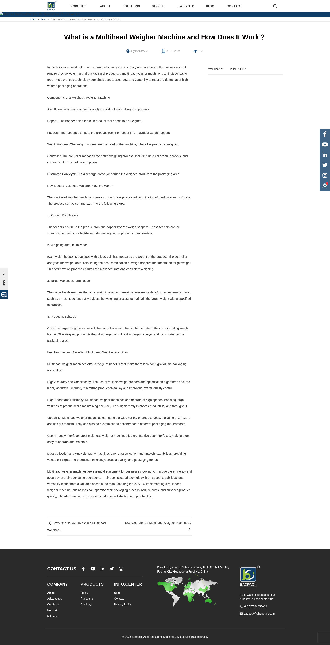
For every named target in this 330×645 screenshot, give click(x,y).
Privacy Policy (122, 604)
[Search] (275, 6)
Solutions (131, 6)
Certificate (53, 604)
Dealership (185, 6)
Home (33, 19)
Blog (210, 6)
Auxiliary (86, 604)
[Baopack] (52, 6)
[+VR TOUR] (4, 294)
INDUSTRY (238, 69)
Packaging (87, 598)
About (105, 6)
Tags (43, 19)
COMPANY (215, 69)
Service (158, 6)
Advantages (54, 598)
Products (77, 6)
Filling (84, 592)
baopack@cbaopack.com (259, 613)
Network (52, 610)
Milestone (53, 616)
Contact (234, 6)
